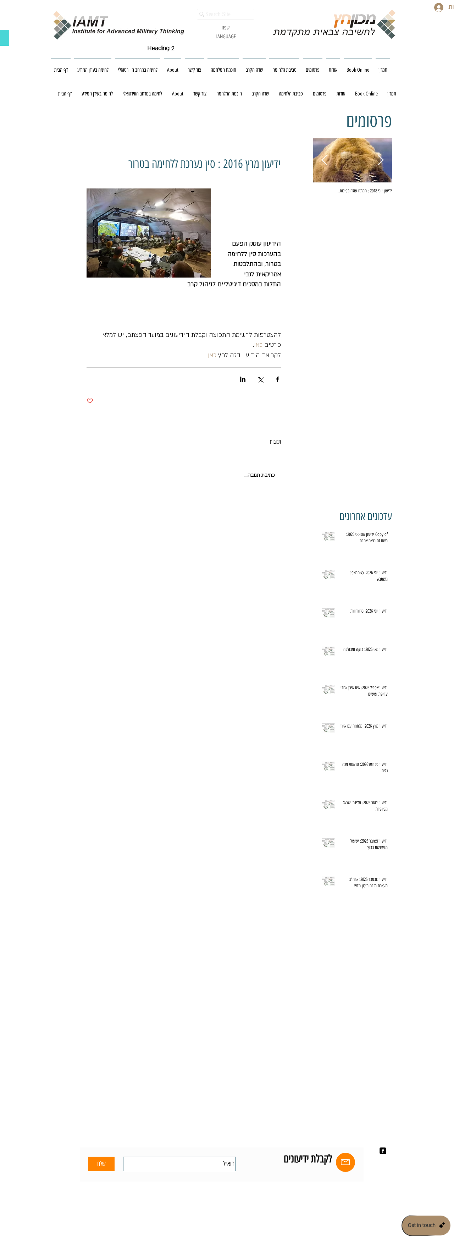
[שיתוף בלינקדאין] (242, 379)
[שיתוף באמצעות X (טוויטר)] (260, 379)
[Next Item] (324, 160)
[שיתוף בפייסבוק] (277, 379)
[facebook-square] (383, 1150)
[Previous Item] (380, 160)
